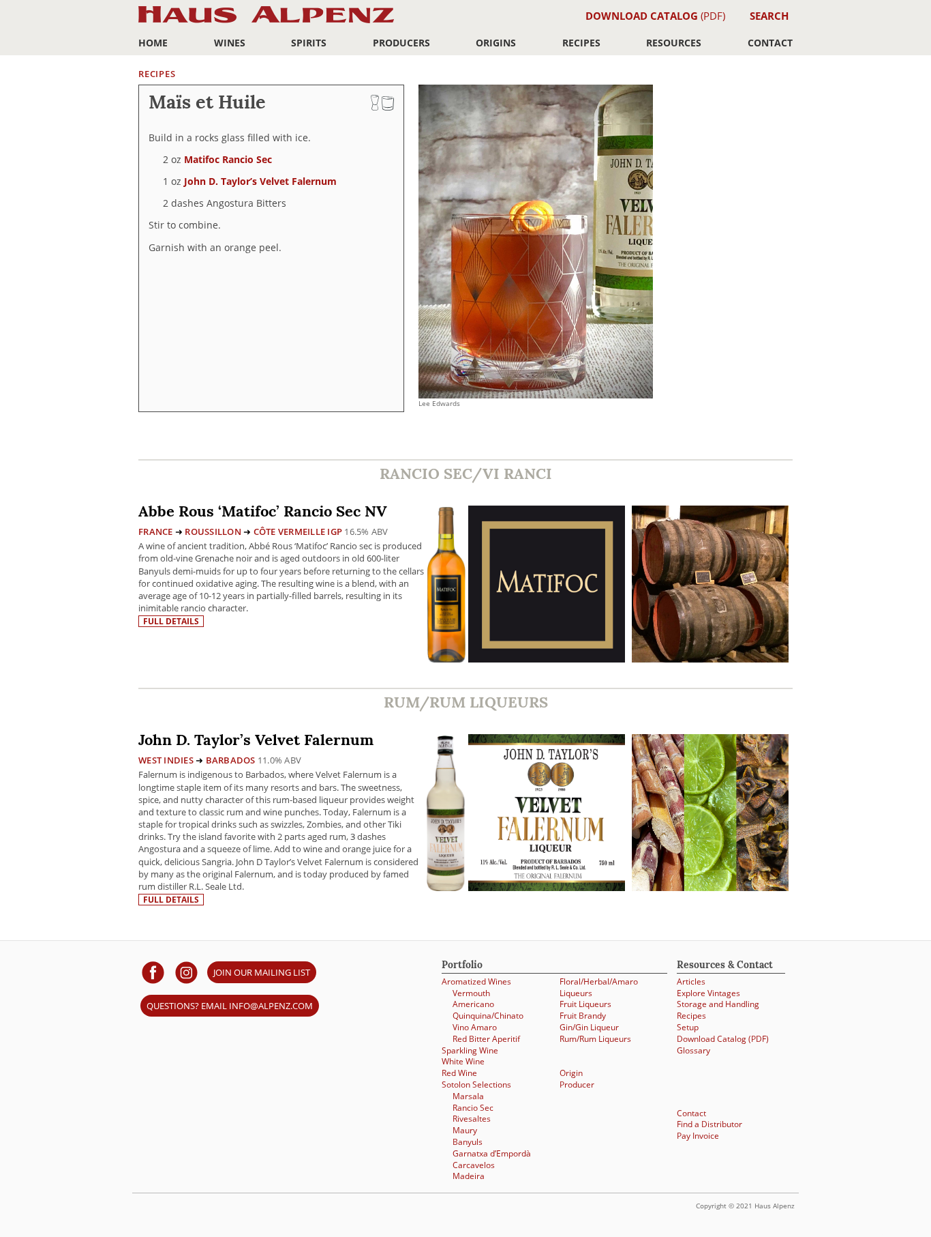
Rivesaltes (472, 1118)
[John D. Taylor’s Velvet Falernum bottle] (446, 812)
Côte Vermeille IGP (298, 531)
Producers (401, 42)
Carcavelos (474, 1164)
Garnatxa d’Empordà (492, 1153)
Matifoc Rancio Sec (228, 159)
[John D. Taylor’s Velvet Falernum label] (546, 814)
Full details (171, 621)
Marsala (468, 1095)
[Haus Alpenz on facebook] (153, 972)
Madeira (469, 1175)
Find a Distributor (709, 1123)
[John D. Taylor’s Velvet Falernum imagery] (710, 887)
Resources (673, 42)
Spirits (308, 42)
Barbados (231, 760)
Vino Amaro (475, 1026)
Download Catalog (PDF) (723, 1038)
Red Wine (459, 1072)
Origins (496, 42)
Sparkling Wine (470, 1050)
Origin (571, 1072)
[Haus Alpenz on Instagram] (186, 972)
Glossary (693, 1050)
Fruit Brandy (583, 1015)
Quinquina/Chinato (488, 1015)
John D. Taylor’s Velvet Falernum (260, 181)
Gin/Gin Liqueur (589, 1026)
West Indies (166, 760)
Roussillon (213, 531)
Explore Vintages (708, 992)
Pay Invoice (698, 1135)
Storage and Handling (718, 1003)
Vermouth (471, 992)
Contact (770, 42)
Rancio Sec (473, 1107)
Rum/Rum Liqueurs (595, 1038)
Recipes (581, 42)
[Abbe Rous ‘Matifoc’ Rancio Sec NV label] (546, 586)
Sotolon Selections (476, 1084)
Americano (473, 1003)
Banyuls (468, 1141)
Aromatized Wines (476, 981)
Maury (465, 1129)
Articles (691, 981)
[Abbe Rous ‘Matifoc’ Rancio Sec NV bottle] (446, 583)
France (155, 531)
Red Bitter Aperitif (486, 1038)
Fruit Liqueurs (585, 1003)
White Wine (463, 1061)
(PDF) (655, 16)
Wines (229, 42)
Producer (577, 1084)
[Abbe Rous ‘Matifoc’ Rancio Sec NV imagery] (710, 658)
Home (153, 42)
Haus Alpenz (266, 22)
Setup (688, 1026)
